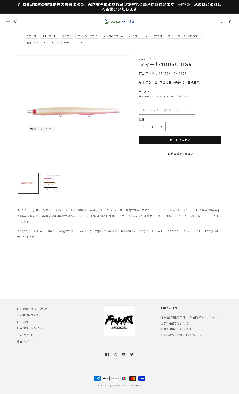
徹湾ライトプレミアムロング (42, 42)
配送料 (148, 96)
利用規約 (22, 321)
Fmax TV (169, 307)
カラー (143, 103)
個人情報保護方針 (28, 315)
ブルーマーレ (49, 36)
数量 (141, 119)
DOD (79, 42)
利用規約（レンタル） (31, 328)
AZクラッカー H (138, 36)
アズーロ (31, 36)
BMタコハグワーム (113, 36)
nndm (66, 42)
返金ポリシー (25, 341)
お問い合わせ (25, 335)
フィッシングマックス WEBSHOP (124, 385)
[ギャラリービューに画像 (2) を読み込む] (50, 183)
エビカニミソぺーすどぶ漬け (184, 36)
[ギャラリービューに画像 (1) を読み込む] (28, 183)
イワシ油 (157, 36)
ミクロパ (67, 36)
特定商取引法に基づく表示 (33, 308)
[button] (8, 22)
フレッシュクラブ (87, 36)
